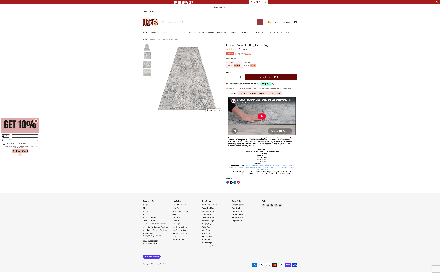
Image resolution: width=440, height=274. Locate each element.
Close (20, 154)
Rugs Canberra (237, 214)
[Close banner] (437, 2)
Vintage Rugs (207, 214)
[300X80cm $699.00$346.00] (250, 68)
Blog (144, 214)
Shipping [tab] (243, 93)
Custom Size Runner (206, 32)
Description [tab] (232, 93)
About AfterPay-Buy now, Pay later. (155, 227)
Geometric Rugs (208, 211)
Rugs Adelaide (237, 221)
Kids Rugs (206, 233)
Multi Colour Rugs (178, 240)
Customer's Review (274, 32)
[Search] (260, 22)
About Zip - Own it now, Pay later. (155, 224)
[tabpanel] (261, 135)
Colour (173, 32)
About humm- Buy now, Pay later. (155, 230)
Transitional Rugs (208, 208)
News (288, 32)
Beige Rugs (176, 208)
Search (145, 205)
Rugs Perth (236, 208)
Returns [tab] (253, 93)
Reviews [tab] (262, 93)
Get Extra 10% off (20, 151)
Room (191, 32)
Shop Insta (246, 32)
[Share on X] (231, 182)
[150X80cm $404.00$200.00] (234, 68)
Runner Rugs (207, 243)
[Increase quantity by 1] (240, 77)
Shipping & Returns (150, 217)
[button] (287, 22)
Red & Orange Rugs (179, 227)
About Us (146, 211)
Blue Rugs (176, 224)
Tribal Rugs (206, 227)
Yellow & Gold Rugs (179, 233)
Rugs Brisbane (237, 217)
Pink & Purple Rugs (179, 230)
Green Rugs (176, 221)
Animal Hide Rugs (208, 246)
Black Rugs (176, 217)
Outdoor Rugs (207, 236)
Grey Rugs (176, 214)
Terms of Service (149, 221)
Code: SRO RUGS (258, 2)
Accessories (258, 32)
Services (233, 32)
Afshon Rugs (222, 32)
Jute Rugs (206, 230)
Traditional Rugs (208, 217)
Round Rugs (206, 240)
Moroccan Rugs (208, 221)
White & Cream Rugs (180, 211)
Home (145, 32)
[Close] (36, 121)
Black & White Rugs (179, 205)
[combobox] (6, 135)
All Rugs (154, 32)
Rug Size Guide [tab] (274, 93)
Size (164, 32)
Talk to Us (146, 208)
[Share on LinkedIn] (234, 182)
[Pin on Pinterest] (238, 182)
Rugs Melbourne (238, 205)
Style (182, 32)
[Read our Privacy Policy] (36, 146)
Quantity (229, 72)
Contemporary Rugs (209, 205)
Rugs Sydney (237, 211)
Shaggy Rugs (207, 224)
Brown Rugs (176, 236)
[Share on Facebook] (227, 182)
